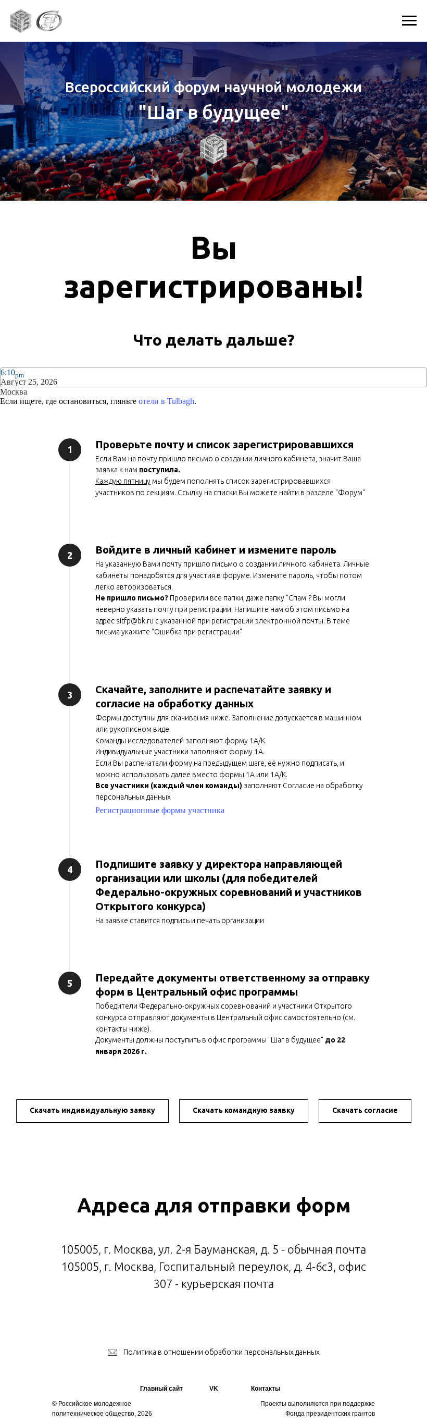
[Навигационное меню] (409, 21)
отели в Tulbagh (166, 401)
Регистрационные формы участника (159, 810)
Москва (13, 391)
